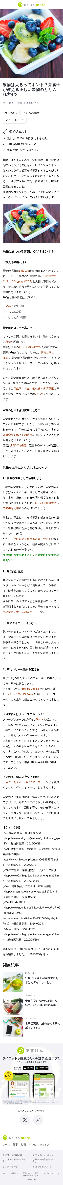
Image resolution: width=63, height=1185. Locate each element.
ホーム (6, 1144)
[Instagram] (38, 1120)
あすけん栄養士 (31, 112)
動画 (23, 1144)
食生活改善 (11, 112)
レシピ (32, 1144)
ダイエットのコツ (14, 120)
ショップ (44, 1144)
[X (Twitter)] (25, 1120)
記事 (15, 1144)
